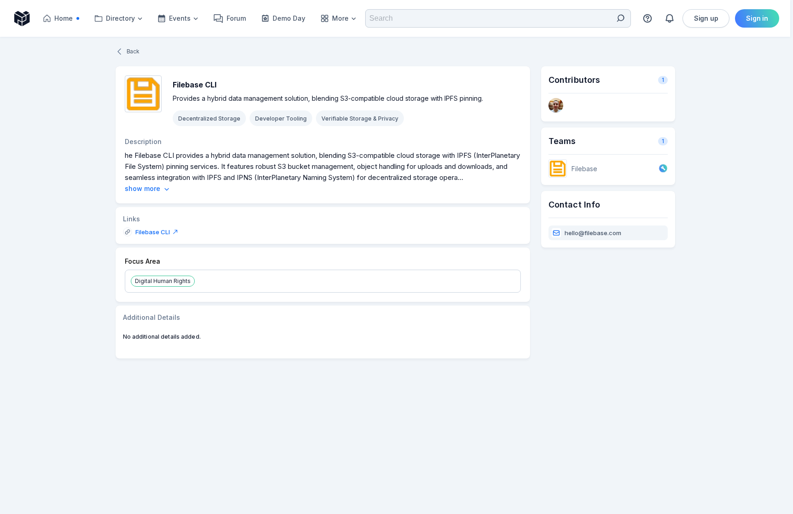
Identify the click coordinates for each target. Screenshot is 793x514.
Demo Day (289, 18)
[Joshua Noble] (555, 106)
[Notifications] (669, 18)
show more (142, 188)
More (340, 18)
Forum (236, 18)
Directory (120, 18)
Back (133, 51)
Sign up (706, 18)
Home (69, 20)
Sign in (757, 18)
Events (180, 18)
